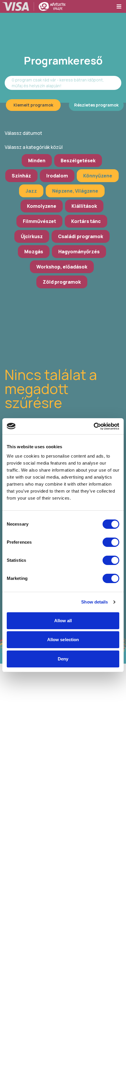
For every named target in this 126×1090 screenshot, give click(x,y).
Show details (94, 601)
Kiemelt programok (33, 105)
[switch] (111, 542)
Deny (63, 658)
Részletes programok (96, 105)
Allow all (63, 620)
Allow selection (63, 639)
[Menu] (121, 6)
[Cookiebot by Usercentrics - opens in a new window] (93, 426)
